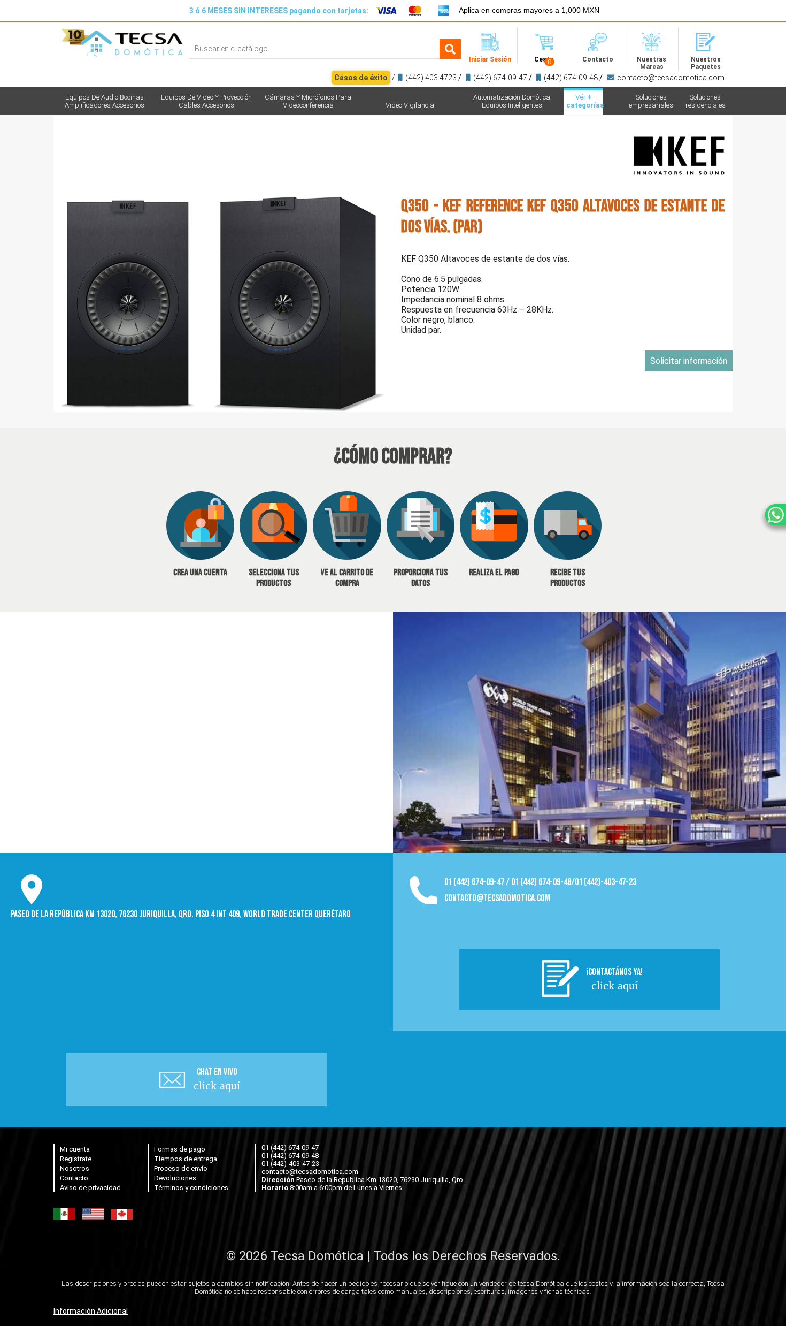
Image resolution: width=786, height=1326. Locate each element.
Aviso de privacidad (90, 1188)
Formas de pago (179, 1149)
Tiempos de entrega (185, 1159)
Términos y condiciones (191, 1188)
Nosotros (74, 1168)
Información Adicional (90, 1311)
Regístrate (75, 1159)
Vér (584, 101)
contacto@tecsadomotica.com (671, 77)
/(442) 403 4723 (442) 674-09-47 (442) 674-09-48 (529, 77)
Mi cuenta (75, 1149)
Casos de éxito (361, 77)
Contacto (74, 1178)
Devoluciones (175, 1178)
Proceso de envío (180, 1168)
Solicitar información (688, 361)
